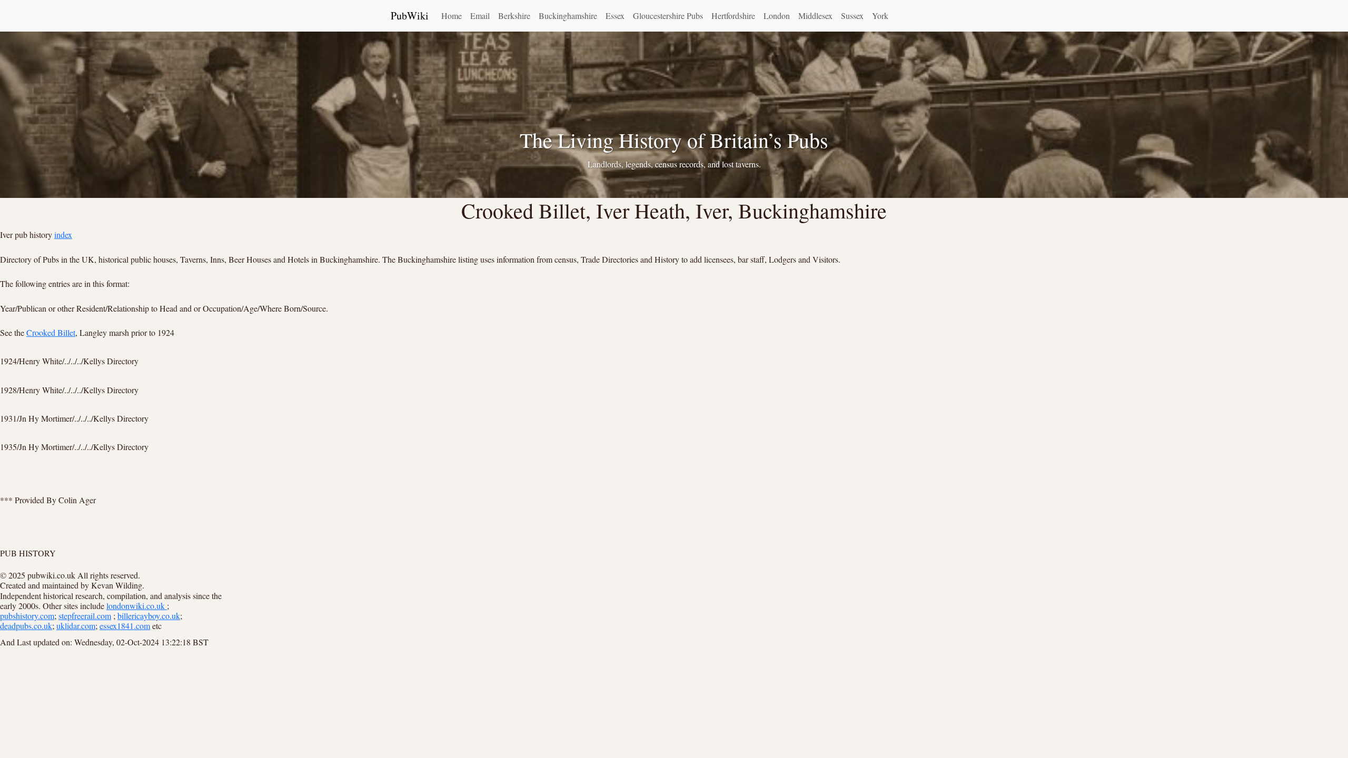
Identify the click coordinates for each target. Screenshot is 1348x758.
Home (451, 15)
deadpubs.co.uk (26, 625)
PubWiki (410, 15)
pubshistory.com (27, 615)
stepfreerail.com (84, 615)
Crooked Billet (50, 332)
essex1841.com (125, 625)
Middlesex (815, 15)
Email (480, 15)
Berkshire (514, 15)
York (880, 15)
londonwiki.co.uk (136, 605)
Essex (615, 15)
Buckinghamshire (568, 15)
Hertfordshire (733, 15)
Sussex (852, 15)
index (63, 234)
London (777, 15)
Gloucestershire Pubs (668, 15)
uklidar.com (75, 625)
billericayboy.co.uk (148, 615)
